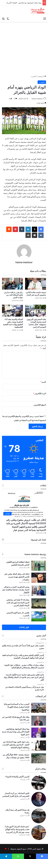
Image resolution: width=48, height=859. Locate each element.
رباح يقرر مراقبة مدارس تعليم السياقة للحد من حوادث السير (13, 294)
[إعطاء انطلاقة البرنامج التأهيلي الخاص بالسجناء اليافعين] (38, 566)
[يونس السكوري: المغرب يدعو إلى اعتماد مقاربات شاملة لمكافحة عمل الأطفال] (38, 591)
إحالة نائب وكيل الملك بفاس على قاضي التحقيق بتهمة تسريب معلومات (16, 577)
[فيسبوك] (41, 229)
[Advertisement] (24, 47)
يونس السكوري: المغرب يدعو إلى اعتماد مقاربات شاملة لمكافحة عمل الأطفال (15, 590)
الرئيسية (41, 76)
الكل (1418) (24, 627)
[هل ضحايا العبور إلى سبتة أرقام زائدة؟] (38, 816)
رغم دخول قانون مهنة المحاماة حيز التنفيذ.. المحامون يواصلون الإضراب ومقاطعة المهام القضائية (15, 745)
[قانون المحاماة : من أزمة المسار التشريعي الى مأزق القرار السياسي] (38, 799)
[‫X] (34, 229)
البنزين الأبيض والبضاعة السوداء (17, 776)
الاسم (43, 382)
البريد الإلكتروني (39, 393)
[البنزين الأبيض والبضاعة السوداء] (38, 782)
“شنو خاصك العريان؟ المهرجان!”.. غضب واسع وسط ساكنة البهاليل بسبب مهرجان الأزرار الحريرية (16, 829)
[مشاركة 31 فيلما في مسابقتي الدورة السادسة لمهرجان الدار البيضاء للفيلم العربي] (38, 603)
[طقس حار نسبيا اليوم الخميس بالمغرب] (38, 616)
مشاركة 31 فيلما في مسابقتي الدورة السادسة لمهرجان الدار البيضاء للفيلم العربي (17, 602)
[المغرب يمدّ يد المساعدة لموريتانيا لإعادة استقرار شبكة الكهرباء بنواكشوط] (38, 708)
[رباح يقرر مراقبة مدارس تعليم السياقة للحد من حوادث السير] (12, 284)
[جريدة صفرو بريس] (37, 10)
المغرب (33, 76)
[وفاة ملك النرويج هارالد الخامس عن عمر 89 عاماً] (38, 721)
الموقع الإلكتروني (40, 405)
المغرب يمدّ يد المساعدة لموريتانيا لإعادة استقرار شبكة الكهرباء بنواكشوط (16, 707)
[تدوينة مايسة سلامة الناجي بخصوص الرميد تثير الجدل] (35, 284)
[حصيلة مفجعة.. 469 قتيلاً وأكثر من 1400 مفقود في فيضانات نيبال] (38, 758)
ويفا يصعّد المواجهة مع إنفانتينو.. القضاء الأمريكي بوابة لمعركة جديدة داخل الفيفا (15, 732)
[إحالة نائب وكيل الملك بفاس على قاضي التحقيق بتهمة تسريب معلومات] (38, 578)
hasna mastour (37, 99)
